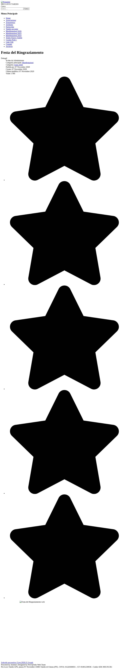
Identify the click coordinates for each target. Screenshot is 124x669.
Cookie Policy (11, 40)
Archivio (9, 46)
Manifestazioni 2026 (13, 31)
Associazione (11, 20)
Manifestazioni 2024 (13, 36)
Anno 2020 (18, 65)
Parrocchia (10, 27)
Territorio (9, 25)
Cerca (3, 6)
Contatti (9, 44)
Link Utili (9, 42)
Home (8, 18)
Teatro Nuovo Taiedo (14, 38)
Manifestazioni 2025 (13, 33)
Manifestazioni (27, 63)
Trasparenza (10, 23)
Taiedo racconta (12, 29)
